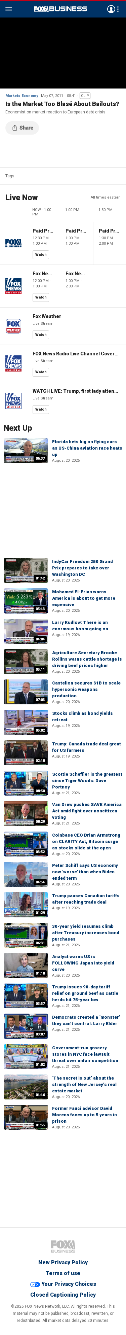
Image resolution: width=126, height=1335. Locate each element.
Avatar (111, 9)
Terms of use (63, 1273)
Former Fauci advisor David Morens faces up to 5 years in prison (84, 1115)
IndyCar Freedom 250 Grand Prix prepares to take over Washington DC (82, 568)
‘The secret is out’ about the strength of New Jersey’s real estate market (84, 1084)
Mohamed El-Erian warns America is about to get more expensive (83, 598)
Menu (8, 9)
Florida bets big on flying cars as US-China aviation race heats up (87, 448)
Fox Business (60, 9)
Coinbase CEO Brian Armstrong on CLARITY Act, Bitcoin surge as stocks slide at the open (86, 841)
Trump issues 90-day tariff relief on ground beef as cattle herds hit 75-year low (85, 993)
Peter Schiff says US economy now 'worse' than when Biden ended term (85, 872)
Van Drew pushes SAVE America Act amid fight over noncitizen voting (87, 811)
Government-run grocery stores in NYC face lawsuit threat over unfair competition (85, 1054)
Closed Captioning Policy (63, 1295)
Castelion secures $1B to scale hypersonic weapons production (86, 689)
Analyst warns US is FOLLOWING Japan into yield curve (83, 963)
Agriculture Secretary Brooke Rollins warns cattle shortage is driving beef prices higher (87, 659)
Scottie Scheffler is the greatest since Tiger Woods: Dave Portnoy (87, 780)
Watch (41, 254)
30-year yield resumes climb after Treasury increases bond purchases (85, 933)
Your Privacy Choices (68, 1284)
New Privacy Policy (63, 1262)
